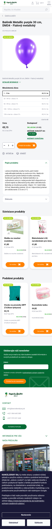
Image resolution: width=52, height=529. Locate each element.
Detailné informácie (10, 82)
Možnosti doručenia (35, 138)
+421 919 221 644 (14, 418)
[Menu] (49, 3)
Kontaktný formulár (14, 427)
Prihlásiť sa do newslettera (14, 381)
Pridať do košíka (25, 145)
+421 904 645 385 (14, 413)
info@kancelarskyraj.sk (16, 409)
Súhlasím (39, 523)
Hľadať (46, 9)
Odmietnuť (13, 523)
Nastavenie (26, 515)
